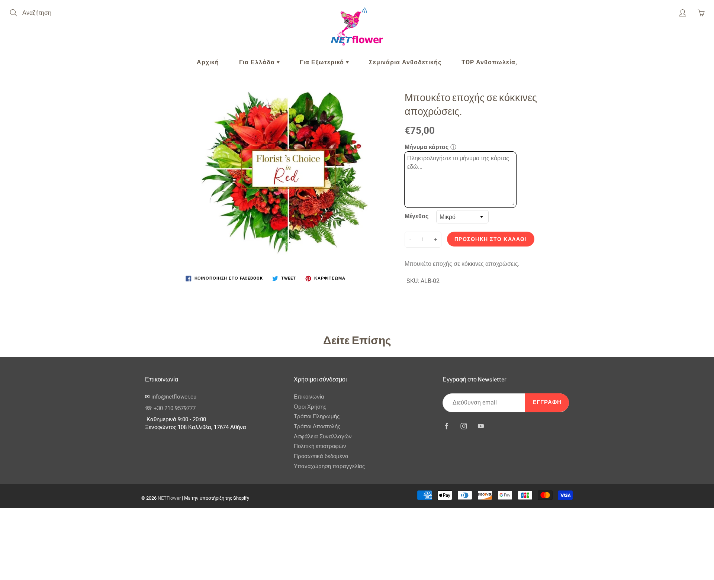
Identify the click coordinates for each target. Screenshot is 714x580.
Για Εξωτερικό (323, 62)
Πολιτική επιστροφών (320, 446)
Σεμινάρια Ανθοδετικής (405, 62)
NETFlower (169, 498)
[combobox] (462, 216)
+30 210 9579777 (175, 408)
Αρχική (208, 62)
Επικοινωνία (309, 397)
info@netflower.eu (173, 397)
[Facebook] (446, 426)
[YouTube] (480, 426)
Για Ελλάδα (258, 62)
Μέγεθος (416, 216)
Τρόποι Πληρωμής (317, 416)
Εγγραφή (547, 402)
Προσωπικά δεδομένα (321, 456)
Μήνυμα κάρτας (426, 147)
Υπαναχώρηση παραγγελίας (329, 466)
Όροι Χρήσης (310, 407)
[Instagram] (463, 426)
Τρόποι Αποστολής (317, 426)
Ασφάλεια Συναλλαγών (323, 437)
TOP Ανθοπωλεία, (489, 62)
